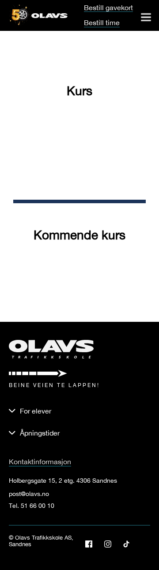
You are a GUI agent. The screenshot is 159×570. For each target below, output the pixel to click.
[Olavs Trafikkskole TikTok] (129, 544)
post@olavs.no (29, 493)
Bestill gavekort (108, 8)
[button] (79, 433)
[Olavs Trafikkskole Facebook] (92, 544)
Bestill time (102, 22)
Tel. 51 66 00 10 (31, 505)
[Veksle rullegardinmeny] (146, 17)
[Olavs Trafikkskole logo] (49, 14)
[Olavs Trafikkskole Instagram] (111, 544)
